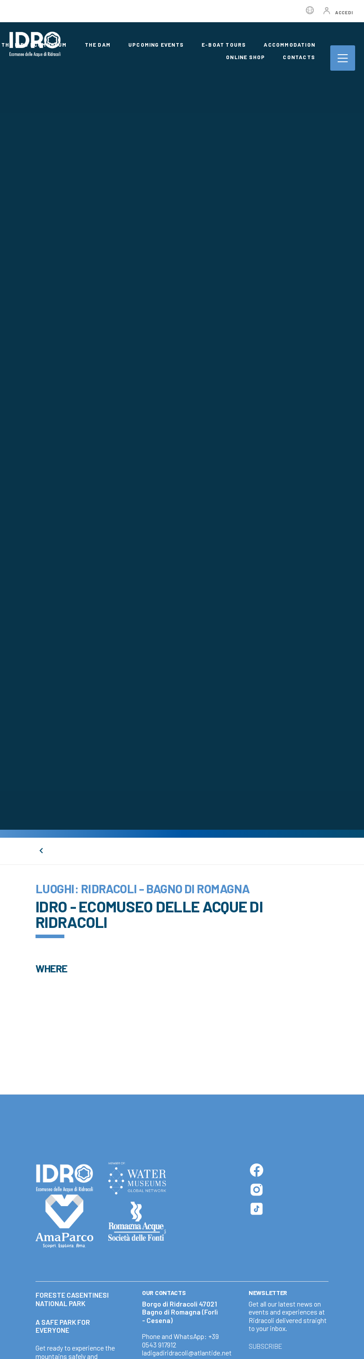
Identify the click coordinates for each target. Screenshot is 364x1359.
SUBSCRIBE (265, 1346)
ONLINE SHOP (245, 57)
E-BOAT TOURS (224, 44)
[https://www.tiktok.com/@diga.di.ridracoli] (257, 1209)
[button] (350, 1349)
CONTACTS (299, 57)
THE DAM (98, 44)
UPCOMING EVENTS (156, 44)
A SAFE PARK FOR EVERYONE (63, 1326)
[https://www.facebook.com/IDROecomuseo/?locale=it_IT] (257, 1170)
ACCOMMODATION (289, 44)
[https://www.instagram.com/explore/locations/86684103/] (257, 1190)
